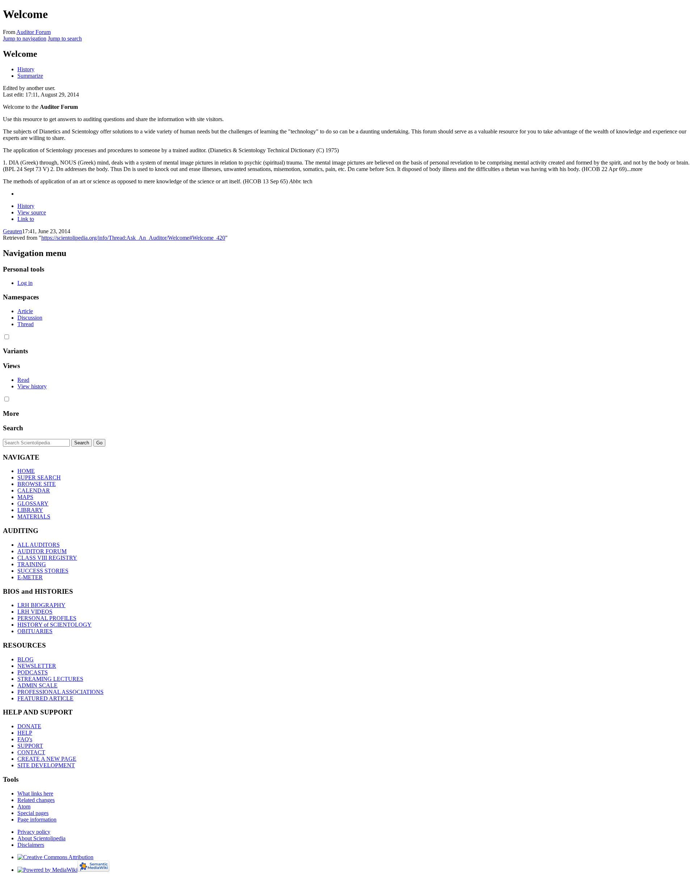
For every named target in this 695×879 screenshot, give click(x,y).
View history (32, 386)
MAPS (25, 497)
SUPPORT (30, 746)
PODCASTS (32, 672)
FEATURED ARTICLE (45, 698)
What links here (35, 793)
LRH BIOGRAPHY (41, 605)
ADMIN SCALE (37, 685)
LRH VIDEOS (34, 612)
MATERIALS (33, 516)
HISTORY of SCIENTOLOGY (54, 625)
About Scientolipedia (41, 838)
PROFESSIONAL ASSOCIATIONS (60, 692)
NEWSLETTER (36, 666)
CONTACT (31, 752)
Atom (23, 806)
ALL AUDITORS (38, 545)
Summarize (30, 76)
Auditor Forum (33, 32)
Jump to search (65, 38)
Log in (25, 283)
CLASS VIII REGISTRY (47, 558)
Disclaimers (30, 845)
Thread (25, 324)
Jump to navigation (24, 38)
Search (13, 428)
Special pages (33, 813)
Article (25, 311)
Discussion (29, 318)
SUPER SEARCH (39, 477)
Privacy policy (33, 832)
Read (23, 380)
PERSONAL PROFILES (46, 618)
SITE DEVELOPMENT (46, 765)
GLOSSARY (33, 503)
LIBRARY (30, 510)
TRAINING (31, 564)
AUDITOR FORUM (42, 551)
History (25, 69)
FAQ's (24, 739)
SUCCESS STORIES (42, 571)
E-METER (30, 577)
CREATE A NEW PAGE (46, 759)
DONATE (29, 726)
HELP (24, 733)
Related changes (36, 800)
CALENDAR (33, 490)
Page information (36, 819)
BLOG (25, 659)
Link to (25, 219)
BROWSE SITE (36, 484)
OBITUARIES (34, 631)
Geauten (12, 231)
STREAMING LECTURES (50, 679)
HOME (26, 471)
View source (31, 212)
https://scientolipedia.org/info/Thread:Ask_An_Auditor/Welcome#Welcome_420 (133, 238)
